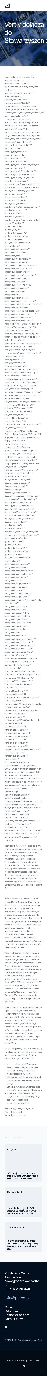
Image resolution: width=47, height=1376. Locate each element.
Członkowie (12, 1311)
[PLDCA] (11, 6)
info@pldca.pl (17, 1297)
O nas (8, 1307)
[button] (41, 5)
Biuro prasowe (15, 1319)
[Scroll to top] (42, 1371)
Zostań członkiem (17, 1315)
